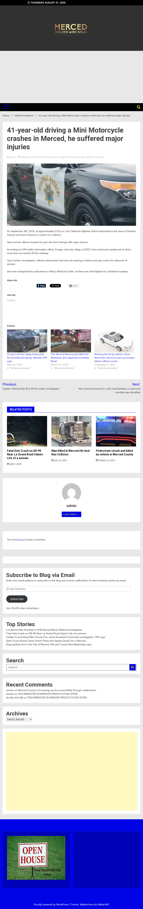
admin (12, 157)
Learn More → (71, 514)
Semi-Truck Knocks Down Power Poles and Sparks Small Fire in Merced (46, 640)
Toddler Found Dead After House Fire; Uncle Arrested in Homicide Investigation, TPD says (55, 637)
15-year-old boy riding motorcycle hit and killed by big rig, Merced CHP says (27, 358)
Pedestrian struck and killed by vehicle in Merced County (114, 452)
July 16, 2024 (60, 460)
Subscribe (16, 599)
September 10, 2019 (30, 157)
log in (21, 539)
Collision (76, 157)
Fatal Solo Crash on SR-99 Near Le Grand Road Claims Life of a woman (25, 454)
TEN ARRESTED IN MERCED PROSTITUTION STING (48, 693)
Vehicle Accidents (50, 157)
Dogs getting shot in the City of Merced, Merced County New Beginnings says (49, 644)
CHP (69, 157)
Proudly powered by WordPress (51, 904)
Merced (89, 157)
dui (83, 157)
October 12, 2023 (106, 460)
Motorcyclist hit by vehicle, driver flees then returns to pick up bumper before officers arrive (114, 358)
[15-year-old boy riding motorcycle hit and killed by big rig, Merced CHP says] (27, 340)
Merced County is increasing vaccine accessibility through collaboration (57, 690)
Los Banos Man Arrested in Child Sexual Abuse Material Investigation (44, 629)
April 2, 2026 (15, 464)
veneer (10, 690)
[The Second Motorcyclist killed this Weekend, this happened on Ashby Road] (71, 340)
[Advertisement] (71, 77)
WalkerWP (103, 904)
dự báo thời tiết (14, 697)
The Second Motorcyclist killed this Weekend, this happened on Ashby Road (70, 358)
